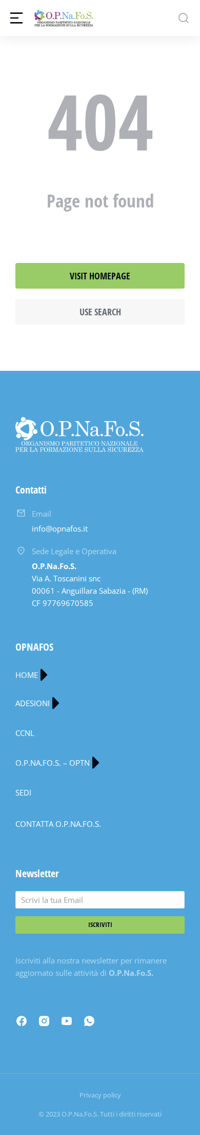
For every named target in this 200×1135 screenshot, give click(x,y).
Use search (100, 312)
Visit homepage (100, 276)
